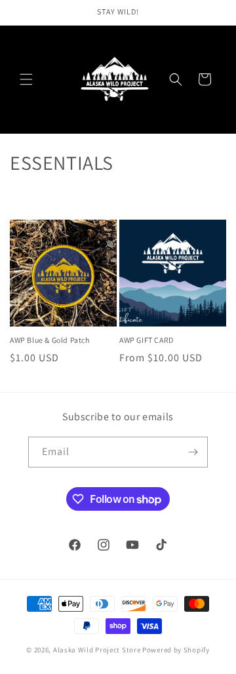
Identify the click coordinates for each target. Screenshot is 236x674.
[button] (26, 79)
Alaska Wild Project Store (97, 649)
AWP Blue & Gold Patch (50, 340)
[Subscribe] (192, 452)
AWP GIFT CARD (146, 340)
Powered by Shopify (176, 649)
